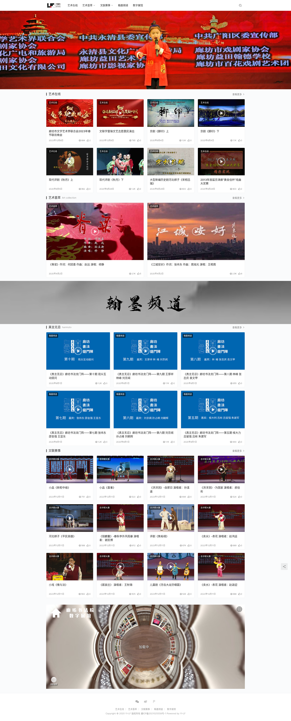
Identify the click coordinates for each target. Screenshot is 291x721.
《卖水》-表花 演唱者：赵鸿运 (218, 536)
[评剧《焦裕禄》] (170, 518)
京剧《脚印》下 (209, 131)
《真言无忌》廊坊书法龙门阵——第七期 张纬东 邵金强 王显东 (77, 434)
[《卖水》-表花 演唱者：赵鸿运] (221, 518)
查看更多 (237, 94)
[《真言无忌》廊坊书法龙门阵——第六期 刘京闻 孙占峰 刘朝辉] (145, 409)
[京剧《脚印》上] (170, 113)
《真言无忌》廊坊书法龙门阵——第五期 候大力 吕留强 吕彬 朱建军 (212, 434)
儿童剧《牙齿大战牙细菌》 (166, 584)
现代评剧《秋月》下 (111, 179)
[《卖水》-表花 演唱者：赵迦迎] (221, 567)
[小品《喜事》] (120, 469)
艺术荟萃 (87, 5)
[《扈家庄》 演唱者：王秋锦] (120, 567)
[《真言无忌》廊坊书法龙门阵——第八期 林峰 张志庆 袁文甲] (213, 351)
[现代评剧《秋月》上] (69, 161)
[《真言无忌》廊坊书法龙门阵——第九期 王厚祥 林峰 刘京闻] (145, 351)
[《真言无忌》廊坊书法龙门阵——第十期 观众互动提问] (78, 351)
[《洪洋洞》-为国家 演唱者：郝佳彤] (221, 469)
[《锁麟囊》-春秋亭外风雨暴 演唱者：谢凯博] (120, 518)
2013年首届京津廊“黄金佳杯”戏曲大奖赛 (220, 181)
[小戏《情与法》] (69, 567)
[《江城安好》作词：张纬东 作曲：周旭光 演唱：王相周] (196, 231)
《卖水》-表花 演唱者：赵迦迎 (218, 584)
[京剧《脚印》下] (221, 113)
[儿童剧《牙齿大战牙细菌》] (170, 567)
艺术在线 (73, 5)
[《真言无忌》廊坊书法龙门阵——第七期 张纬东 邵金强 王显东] (78, 409)
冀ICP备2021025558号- (153, 713)
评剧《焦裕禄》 (159, 536)
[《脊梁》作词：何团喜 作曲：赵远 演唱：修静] (95, 231)
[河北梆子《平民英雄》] (69, 518)
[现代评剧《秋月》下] (120, 161)
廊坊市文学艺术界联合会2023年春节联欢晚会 (70, 133)
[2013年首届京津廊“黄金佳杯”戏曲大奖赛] (221, 161)
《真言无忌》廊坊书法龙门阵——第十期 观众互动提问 (77, 375)
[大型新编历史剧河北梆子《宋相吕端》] (170, 161)
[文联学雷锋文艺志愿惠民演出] (120, 113)
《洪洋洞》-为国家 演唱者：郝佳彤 (220, 489)
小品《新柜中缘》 (59, 487)
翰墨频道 (123, 5)
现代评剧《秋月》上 (61, 179)
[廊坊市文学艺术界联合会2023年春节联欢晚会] (69, 113)
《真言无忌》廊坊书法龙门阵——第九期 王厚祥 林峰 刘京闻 (144, 375)
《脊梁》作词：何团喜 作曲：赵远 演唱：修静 (76, 264)
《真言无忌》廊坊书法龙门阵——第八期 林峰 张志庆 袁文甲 (212, 375)
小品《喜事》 (107, 487)
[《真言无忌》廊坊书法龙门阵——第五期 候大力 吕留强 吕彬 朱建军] (213, 409)
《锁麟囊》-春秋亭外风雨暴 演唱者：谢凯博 (119, 538)
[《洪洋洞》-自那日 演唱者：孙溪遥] (170, 469)
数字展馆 (138, 5)
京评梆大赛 (54, 459)
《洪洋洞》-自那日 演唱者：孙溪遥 (169, 489)
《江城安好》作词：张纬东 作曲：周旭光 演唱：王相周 (183, 264)
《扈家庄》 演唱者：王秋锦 (115, 584)
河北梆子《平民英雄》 (62, 536)
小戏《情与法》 (58, 584)
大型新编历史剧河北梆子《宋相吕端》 (170, 181)
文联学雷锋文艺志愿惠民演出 (116, 131)
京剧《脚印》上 (159, 131)
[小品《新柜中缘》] (69, 469)
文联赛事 (105, 5)
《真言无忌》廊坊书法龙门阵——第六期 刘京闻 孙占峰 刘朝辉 (144, 434)
